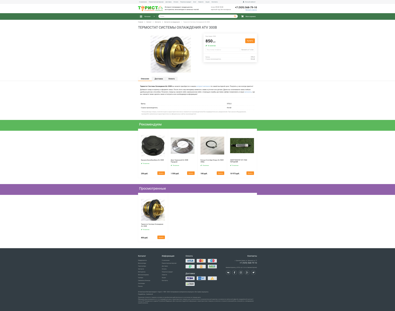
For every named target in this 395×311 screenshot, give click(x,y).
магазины (248, 92)
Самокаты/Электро (144, 280)
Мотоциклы (141, 272)
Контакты (215, 2)
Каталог (147, 16)
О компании (143, 2)
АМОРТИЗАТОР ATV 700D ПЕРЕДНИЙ (238, 161)
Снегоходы (141, 283)
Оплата (176, 2)
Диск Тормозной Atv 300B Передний (179, 161)
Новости (200, 2)
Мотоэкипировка (143, 274)
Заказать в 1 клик (247, 49)
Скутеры (140, 277)
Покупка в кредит (185, 2)
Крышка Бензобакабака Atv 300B (152, 160)
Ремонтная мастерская (156, 2)
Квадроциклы (142, 260)
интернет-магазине (203, 86)
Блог (194, 2)
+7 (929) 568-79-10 (248, 263)
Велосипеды (142, 263)
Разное (140, 286)
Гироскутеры (142, 266)
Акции (208, 2)
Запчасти (141, 269)
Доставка (168, 2)
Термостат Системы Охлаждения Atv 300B (152, 225)
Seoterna (149, 294)
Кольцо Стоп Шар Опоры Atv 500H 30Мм (212, 161)
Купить (250, 41)
